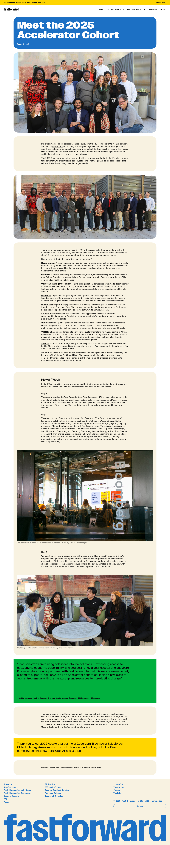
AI (145, 9)
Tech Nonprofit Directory (17, 793)
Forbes (116, 790)
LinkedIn (118, 784)
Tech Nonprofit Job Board (17, 790)
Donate (140, 806)
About (101, 9)
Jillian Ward (46, 433)
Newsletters (10, 787)
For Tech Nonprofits (115, 9)
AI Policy (50, 784)
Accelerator (57, 146)
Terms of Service (54, 795)
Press (6, 801)
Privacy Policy (53, 793)
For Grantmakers (134, 9)
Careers (8, 784)
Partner (163, 9)
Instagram (118, 787)
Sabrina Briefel (89, 428)
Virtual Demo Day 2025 (90, 767)
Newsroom (153, 9)
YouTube (117, 793)
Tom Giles (119, 431)
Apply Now (160, 2)
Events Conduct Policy (57, 790)
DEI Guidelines (53, 787)
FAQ (5, 798)
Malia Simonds (72, 421)
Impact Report (11, 795)
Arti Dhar (111, 400)
